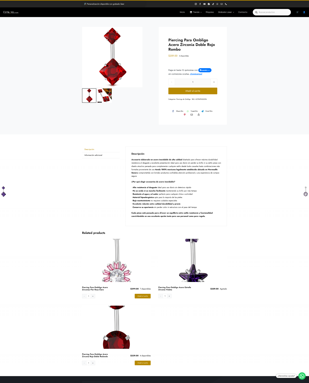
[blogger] (209, 4)
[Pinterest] (184, 114)
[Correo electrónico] (191, 114)
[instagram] (196, 4)
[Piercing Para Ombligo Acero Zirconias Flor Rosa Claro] (116, 260)
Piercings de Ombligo (183, 99)
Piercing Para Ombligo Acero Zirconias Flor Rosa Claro (95, 288)
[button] (302, 376)
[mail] (222, 4)
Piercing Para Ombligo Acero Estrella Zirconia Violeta (174, 288)
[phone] (226, 4)
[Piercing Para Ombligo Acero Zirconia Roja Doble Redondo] (116, 327)
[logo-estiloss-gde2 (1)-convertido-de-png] (11, 12)
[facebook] (200, 4)
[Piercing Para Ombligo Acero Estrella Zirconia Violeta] (192, 260)
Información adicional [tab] (93, 155)
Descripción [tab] (89, 149)
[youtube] (204, 4)
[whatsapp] (217, 4)
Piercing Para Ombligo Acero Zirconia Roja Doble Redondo (95, 355)
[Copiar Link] (198, 114)
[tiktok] (213, 4)
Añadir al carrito (192, 90)
